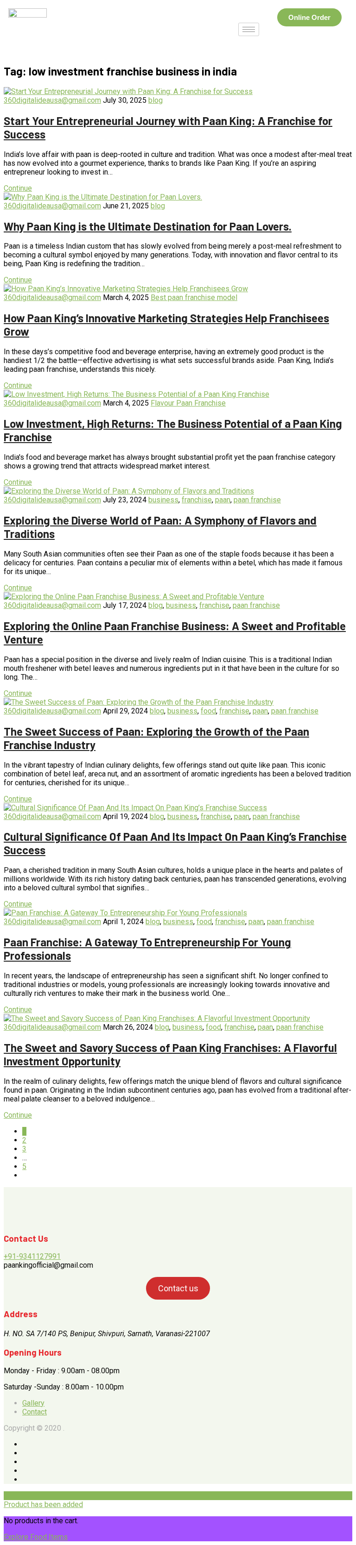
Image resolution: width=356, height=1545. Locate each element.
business (163, 499)
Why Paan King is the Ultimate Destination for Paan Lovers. (148, 226)
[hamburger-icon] (248, 29)
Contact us (178, 1288)
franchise (197, 499)
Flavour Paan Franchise (188, 403)
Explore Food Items (36, 1536)
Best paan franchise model (194, 297)
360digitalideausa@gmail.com (52, 100)
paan (222, 499)
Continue (18, 188)
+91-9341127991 (32, 1256)
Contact (34, 1411)
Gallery (33, 1403)
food (208, 711)
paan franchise (257, 499)
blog (155, 100)
